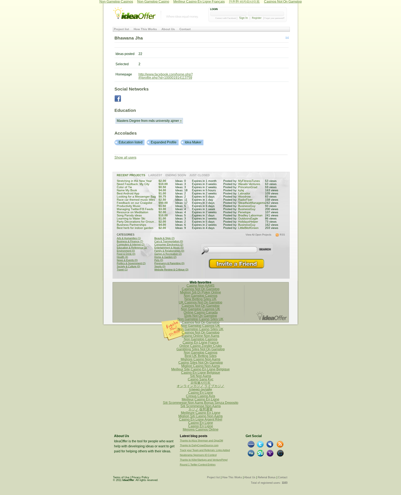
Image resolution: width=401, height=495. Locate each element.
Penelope (244, 212)
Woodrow (244, 196)
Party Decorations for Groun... (136, 221)
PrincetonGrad (247, 187)
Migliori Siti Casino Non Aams (200, 416)
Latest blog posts (193, 436)
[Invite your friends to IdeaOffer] (237, 264)
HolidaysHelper (248, 221)
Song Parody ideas (129, 215)
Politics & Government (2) (131, 263)
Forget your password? (274, 18)
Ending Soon (175, 175)
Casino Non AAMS (200, 285)
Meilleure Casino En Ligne (200, 413)
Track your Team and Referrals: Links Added (205, 450)
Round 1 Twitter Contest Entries (198, 464)
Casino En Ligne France (201, 342)
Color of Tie (124, 187)
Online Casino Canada (201, 312)
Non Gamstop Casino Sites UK (200, 319)
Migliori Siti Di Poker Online (200, 292)
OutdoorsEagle (248, 218)
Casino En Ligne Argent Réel (200, 419)
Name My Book (127, 190)
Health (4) (122, 257)
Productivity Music (129, 206)
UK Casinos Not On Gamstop (200, 302)
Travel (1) (122, 269)
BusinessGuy (246, 206)
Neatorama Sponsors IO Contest (198, 455)
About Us (168, 29)
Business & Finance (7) (130, 241)
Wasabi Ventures (249, 184)
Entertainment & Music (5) (169, 247)
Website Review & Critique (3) (171, 269)
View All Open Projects (258, 234)
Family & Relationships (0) (169, 251)
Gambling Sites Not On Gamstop (200, 349)
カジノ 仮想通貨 (200, 409)
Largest (155, 175)
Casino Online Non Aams (200, 336)
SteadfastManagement (253, 202)
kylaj (241, 190)
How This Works (145, 29)
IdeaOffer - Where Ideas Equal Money (134, 13)
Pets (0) (158, 260)
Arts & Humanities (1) (129, 238)
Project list (121, 29)
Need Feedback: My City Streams (133, 185)
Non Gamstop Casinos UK (200, 309)
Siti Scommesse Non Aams (200, 406)
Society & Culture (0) (128, 266)
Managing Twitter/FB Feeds (135, 209)
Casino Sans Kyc (200, 379)
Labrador (244, 193)
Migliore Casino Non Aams (200, 359)
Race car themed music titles (136, 199)
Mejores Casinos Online (200, 429)
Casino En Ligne (200, 392)
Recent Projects (131, 175)
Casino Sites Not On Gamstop (200, 362)
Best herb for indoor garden (135, 228)
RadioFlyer (245, 199)
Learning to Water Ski (131, 218)
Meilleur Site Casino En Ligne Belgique (200, 369)
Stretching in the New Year (134, 180)
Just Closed (199, 175)
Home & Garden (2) (165, 257)
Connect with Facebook (225, 18)
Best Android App (128, 193)
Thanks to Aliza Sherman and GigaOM (201, 440)
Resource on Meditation (132, 212)
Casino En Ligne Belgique (200, 372)
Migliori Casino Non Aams (200, 366)
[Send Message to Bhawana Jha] (287, 38)
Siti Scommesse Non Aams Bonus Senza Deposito (200, 402)
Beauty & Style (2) (164, 238)
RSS (282, 234)
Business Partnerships (131, 224)
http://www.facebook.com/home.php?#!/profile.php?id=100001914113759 (165, 76)
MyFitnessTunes (249, 180)
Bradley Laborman (250, 215)
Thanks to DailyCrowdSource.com (199, 445)
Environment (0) (126, 251)
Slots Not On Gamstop (200, 316)
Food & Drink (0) (126, 254)
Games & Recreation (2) (168, 254)
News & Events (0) (127, 260)
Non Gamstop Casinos (200, 295)
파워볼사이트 (200, 382)
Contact (185, 29)
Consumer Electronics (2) (168, 244)
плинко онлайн (200, 389)
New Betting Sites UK (200, 299)
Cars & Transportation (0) (168, 241)
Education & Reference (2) (132, 247)
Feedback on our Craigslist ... (136, 202)
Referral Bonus (267, 477)
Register (256, 18)
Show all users (125, 157)
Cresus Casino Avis (200, 396)
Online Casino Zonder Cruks (200, 346)
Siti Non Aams (200, 376)
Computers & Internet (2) (131, 244)
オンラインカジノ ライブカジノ (200, 386)
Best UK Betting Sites (201, 356)
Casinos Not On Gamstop (201, 289)
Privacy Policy (140, 477)
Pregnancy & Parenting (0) (169, 263)
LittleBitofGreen (248, 228)
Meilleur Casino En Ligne (200, 399)
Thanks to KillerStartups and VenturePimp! (204, 459)
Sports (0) (159, 266)
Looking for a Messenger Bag (136, 196)
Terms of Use (121, 477)
